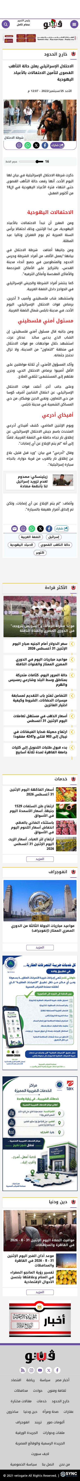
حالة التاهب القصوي (55, 545)
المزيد (40, 859)
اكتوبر (40, 553)
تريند (38, 1422)
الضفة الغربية (31, 537)
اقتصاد (16, 1380)
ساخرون (12, 1411)
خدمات (42, 1401)
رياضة (30, 1380)
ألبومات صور (55, 1422)
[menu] (74, 24)
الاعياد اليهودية (21, 545)
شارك (55, 145)
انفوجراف (22, 1422)
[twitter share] (36, 145)
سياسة (45, 1380)
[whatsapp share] (27, 145)
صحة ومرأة (50, 1411)
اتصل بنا (48, 1464)
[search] (6, 24)
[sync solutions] (68, 1476)
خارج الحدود (60, 1401)
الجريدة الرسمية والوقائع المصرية (40, 1443)
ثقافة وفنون (57, 1390)
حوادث (37, 1390)
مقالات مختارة (21, 1401)
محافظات (21, 1390)
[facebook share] (45, 145)
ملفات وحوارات (54, 1433)
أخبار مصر (62, 1380)
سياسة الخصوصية (23, 1464)
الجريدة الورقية (26, 1433)
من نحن (64, 1464)
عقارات (69, 1411)
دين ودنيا (30, 1411)
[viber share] (14, 528)
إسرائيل (53, 537)
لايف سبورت (40, 1454)
